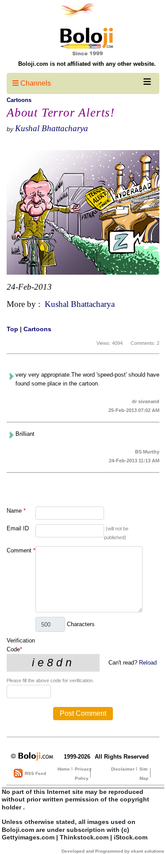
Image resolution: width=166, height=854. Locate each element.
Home (64, 769)
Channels (35, 83)
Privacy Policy (83, 774)
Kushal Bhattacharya (51, 128)
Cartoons (19, 100)
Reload (148, 662)
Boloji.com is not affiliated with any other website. (87, 63)
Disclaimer (123, 769)
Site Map (143, 774)
